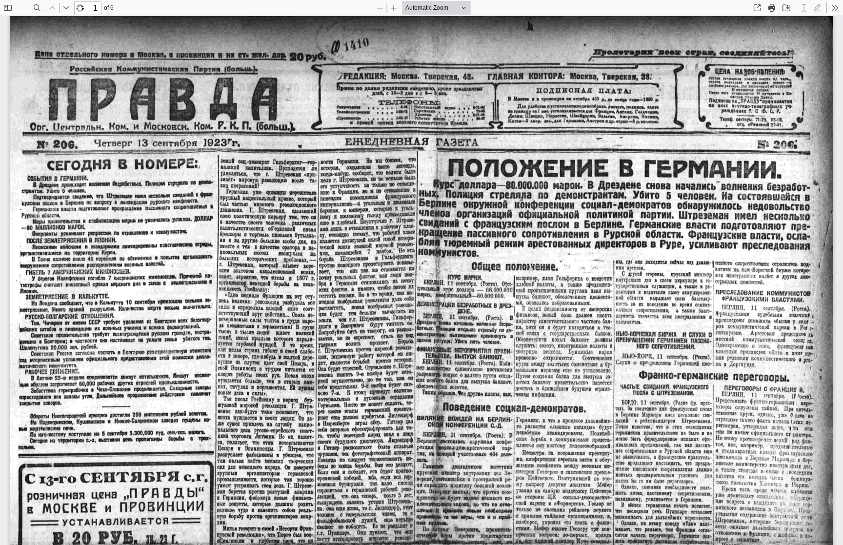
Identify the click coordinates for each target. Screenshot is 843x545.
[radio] (804, 8)
